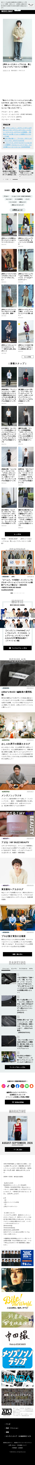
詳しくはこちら (31, 5)
